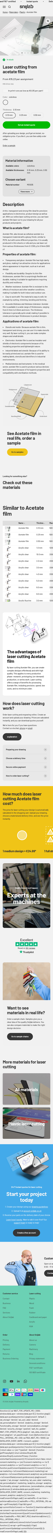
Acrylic (32, 1322)
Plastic (22, 12)
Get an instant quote (26, 125)
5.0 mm (39, 581)
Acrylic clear (23, 548)
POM (31, 1326)
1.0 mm (39, 548)
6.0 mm (39, 587)
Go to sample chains (20, 1036)
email (30, 728)
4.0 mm (39, 574)
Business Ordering (10, 1358)
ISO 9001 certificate (37, 1372)
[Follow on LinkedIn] (18, 1381)
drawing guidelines (40, 1207)
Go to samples (17, 452)
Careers (32, 1345)
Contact (6, 1298)
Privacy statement (37, 1358)
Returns (6, 1354)
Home (5, 12)
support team (19, 1223)
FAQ (4, 1308)
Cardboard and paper (38, 1317)
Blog (31, 1354)
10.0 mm (39, 554)
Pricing (6, 1340)
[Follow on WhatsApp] (25, 1381)
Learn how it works (14, 1220)
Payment (6, 1349)
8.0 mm (39, 594)
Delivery (6, 1345)
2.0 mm (39, 561)
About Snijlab (8, 1317)
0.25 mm (40, 534)
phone (22, 728)
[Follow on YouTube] (11, 1381)
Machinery (33, 1349)
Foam (31, 1308)
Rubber (32, 1312)
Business (7, 1303)
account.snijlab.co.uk (32, 1211)
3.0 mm (39, 567)
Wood (31, 1303)
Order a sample (9, 145)
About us (33, 1340)
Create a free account (26, 1233)
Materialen (13, 12)
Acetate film (23, 528)
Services (6, 1312)
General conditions (37, 1363)
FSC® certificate (36, 1368)
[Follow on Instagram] (4, 1381)
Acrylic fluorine (24, 600)
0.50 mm (40, 541)
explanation (12, 737)
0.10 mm (39, 528)
